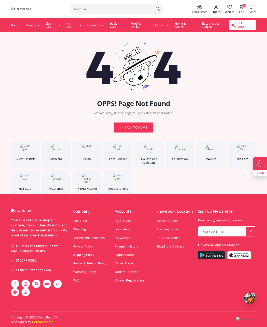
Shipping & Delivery (170, 246)
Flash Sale (242, 25)
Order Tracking (125, 263)
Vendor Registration (129, 280)
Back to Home (136, 127)
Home (15, 25)
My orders (122, 229)
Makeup (30, 25)
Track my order (167, 229)
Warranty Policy (84, 272)
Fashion (160, 25)
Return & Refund (168, 238)
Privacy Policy (83, 246)
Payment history (127, 246)
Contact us (80, 220)
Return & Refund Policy (89, 263)
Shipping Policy (83, 255)
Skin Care (48, 25)
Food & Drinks (136, 25)
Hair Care (69, 25)
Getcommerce (42, 322)
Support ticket (125, 255)
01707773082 (26, 260)
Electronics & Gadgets (210, 25)
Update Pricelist (126, 272)
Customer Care (167, 220)
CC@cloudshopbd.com (33, 270)
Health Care (114, 25)
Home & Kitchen (180, 25)
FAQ (76, 280)
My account (123, 220)
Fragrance (94, 25)
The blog (79, 229)
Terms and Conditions (89, 238)
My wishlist (123, 238)
